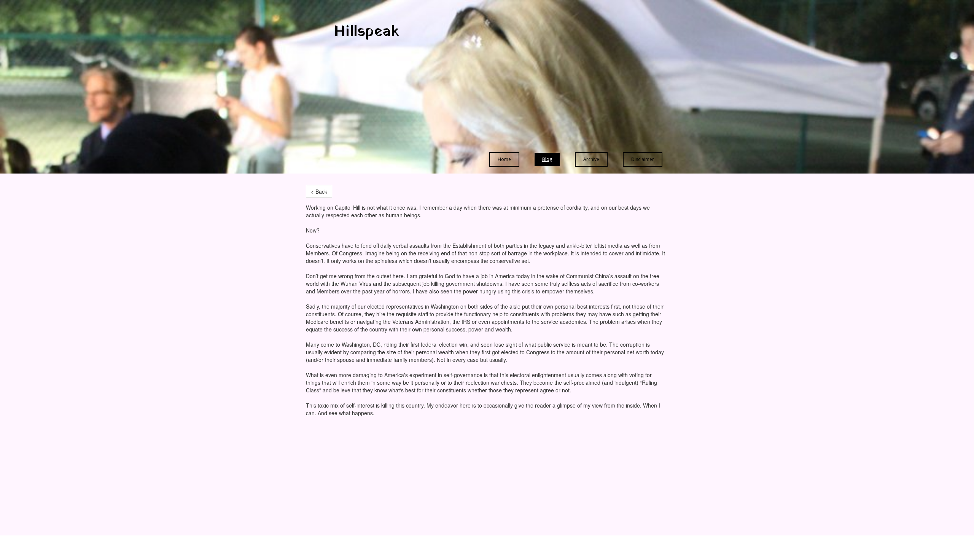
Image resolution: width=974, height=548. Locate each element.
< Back (319, 191)
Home (504, 159)
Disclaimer (642, 159)
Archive (591, 159)
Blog (547, 159)
